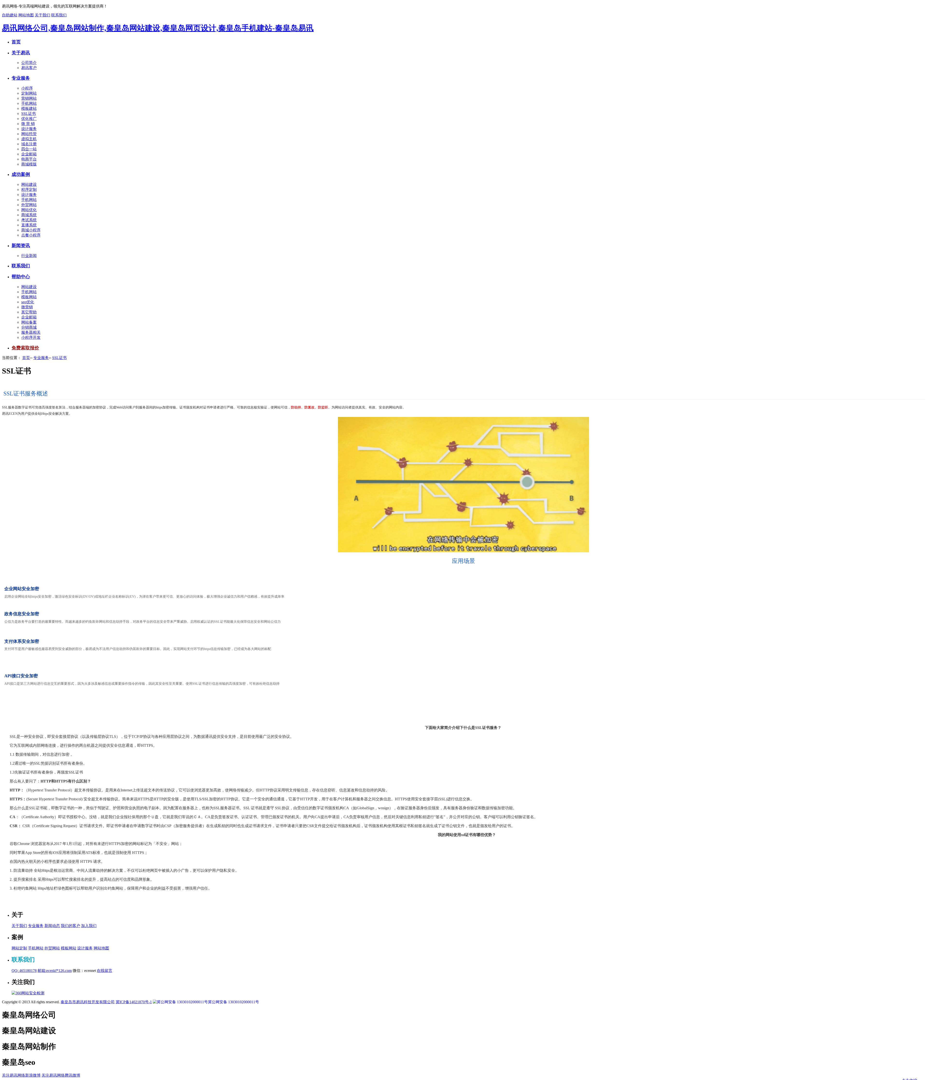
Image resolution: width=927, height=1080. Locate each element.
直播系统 (29, 225)
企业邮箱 (29, 154)
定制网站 (29, 93)
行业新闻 (29, 256)
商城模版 (29, 164)
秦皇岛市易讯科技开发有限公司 (88, 1002)
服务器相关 (31, 332)
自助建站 (9, 15)
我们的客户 (70, 926)
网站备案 (29, 322)
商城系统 (29, 215)
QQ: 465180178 (24, 971)
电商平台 (29, 159)
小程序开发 (31, 337)
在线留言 (104, 971)
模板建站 (29, 108)
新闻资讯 (21, 245)
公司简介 (29, 63)
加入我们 (89, 926)
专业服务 (21, 78)
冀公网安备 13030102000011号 (233, 1002)
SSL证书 (28, 113)
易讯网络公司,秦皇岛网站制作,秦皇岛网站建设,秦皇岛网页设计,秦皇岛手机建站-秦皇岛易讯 (158, 28)
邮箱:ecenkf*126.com (55, 971)
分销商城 (29, 327)
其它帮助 (29, 312)
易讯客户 (29, 68)
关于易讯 (21, 52)
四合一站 (29, 149)
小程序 (27, 88)
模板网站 (29, 297)
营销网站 (29, 98)
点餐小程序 (31, 235)
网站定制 (19, 948)
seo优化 (27, 302)
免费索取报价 (25, 347)
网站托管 (29, 134)
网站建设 (29, 184)
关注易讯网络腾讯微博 (61, 1075)
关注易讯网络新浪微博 (21, 1075)
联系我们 (59, 15)
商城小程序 (31, 230)
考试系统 (29, 220)
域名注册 (29, 144)
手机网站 (29, 103)
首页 (16, 41)
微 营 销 (28, 124)
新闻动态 (52, 926)
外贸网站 (29, 205)
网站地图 (26, 15)
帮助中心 (21, 276)
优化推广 (29, 119)
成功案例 (21, 174)
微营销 (27, 307)
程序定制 (29, 189)
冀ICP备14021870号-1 (134, 1002)
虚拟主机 (29, 139)
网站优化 (29, 210)
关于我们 (42, 15)
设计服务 (29, 129)
